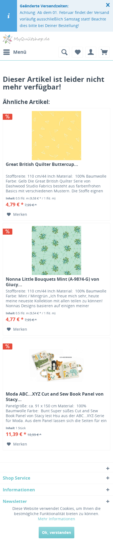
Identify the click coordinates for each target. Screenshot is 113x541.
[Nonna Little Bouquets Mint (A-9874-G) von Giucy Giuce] (56, 250)
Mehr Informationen (56, 518)
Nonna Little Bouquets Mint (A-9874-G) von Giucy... (52, 281)
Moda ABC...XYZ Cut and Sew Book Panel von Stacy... (55, 396)
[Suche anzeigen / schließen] (63, 52)
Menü (19, 52)
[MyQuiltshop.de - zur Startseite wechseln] (26, 39)
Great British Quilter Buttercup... (42, 164)
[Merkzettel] (77, 52)
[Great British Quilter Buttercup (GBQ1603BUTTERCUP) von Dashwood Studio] (56, 135)
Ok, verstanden (56, 532)
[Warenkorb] (104, 52)
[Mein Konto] (90, 52)
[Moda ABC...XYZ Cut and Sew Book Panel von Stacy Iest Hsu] (56, 365)
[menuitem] (14, 52)
